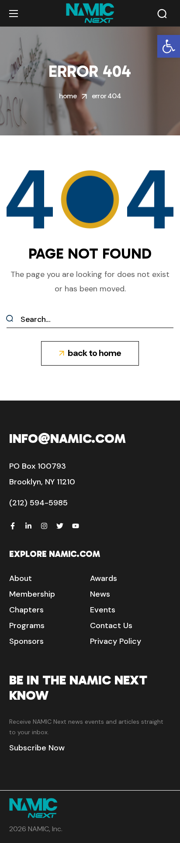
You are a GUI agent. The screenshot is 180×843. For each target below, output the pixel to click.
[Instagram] (44, 525)
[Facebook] (12, 525)
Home (67, 95)
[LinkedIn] (28, 525)
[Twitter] (59, 525)
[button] (168, 46)
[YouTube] (75, 525)
